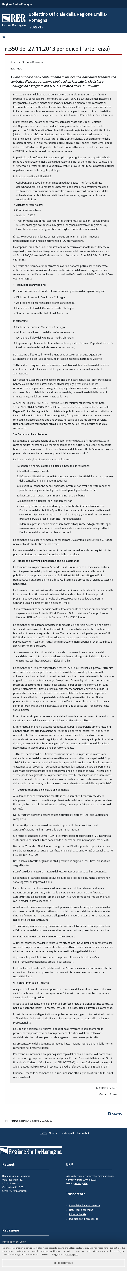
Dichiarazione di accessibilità (83, 1219)
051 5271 (19, 1187)
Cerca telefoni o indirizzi (14, 1191)
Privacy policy (72, 1254)
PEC (85, 1183)
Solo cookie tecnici (63, 1262)
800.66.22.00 (89, 1179)
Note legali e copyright (81, 1210)
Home (4, 36)
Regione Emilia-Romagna (17, 4)
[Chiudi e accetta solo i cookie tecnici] (119, 1251)
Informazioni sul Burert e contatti (14, 1243)
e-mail (77, 1183)
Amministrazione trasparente (84, 1205)
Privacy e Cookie (77, 1214)
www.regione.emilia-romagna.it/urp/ (95, 1176)
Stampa (117, 1114)
